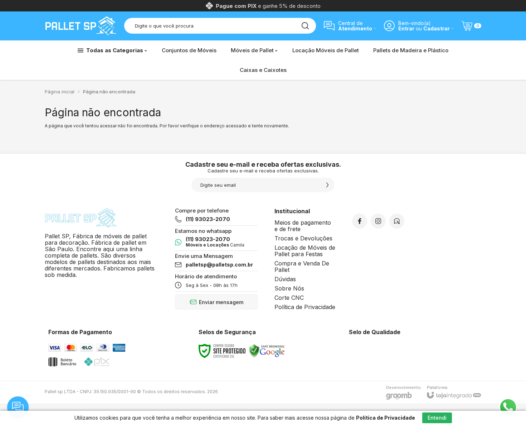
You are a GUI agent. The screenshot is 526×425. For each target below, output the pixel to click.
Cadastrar (436, 28)
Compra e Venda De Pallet (301, 266)
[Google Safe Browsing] (267, 350)
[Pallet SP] (80, 25)
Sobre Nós (289, 288)
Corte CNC (289, 297)
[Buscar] (305, 26)
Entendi (437, 418)
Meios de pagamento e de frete (302, 226)
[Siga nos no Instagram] (378, 221)
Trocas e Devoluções (303, 238)
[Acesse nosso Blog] (396, 221)
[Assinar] (327, 185)
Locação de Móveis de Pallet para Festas (304, 251)
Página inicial (59, 91)
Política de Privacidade (304, 307)
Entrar (406, 28)
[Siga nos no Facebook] (359, 221)
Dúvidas (285, 279)
